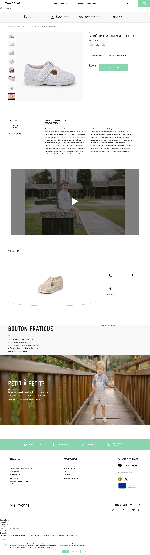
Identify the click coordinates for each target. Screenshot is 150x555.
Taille (90, 51)
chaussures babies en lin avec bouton (73, 137)
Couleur (94, 40)
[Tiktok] (123, 510)
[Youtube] (133, 510)
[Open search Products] (127, 4)
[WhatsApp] (139, 510)
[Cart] (144, 3)
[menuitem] (55, 3)
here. (52, 547)
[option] (97, 44)
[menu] (75, 3)
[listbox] (115, 45)
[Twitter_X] (128, 510)
